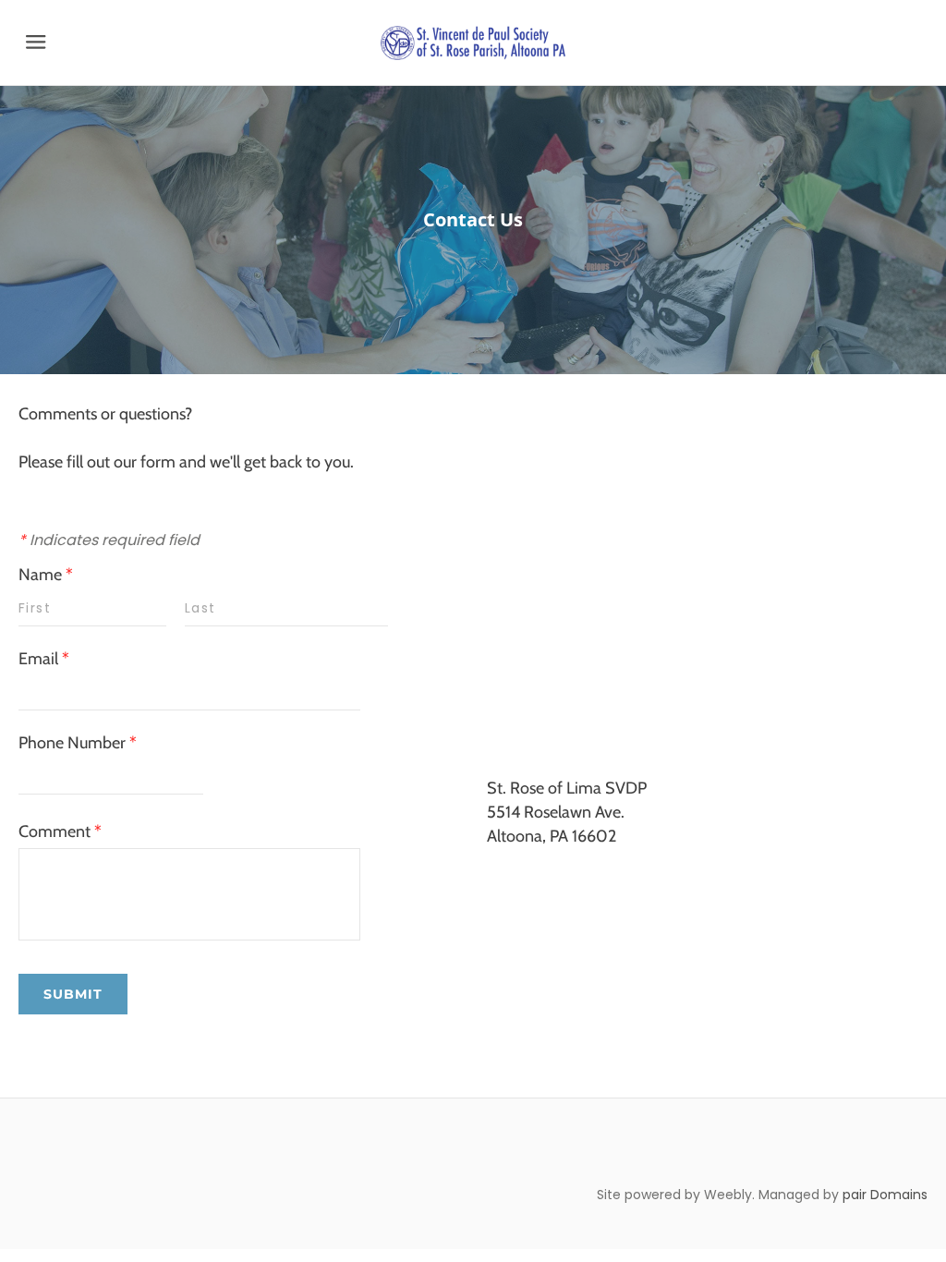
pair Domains (885, 1194)
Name (45, 574)
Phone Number (77, 743)
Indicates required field (109, 540)
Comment (60, 831)
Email (43, 659)
